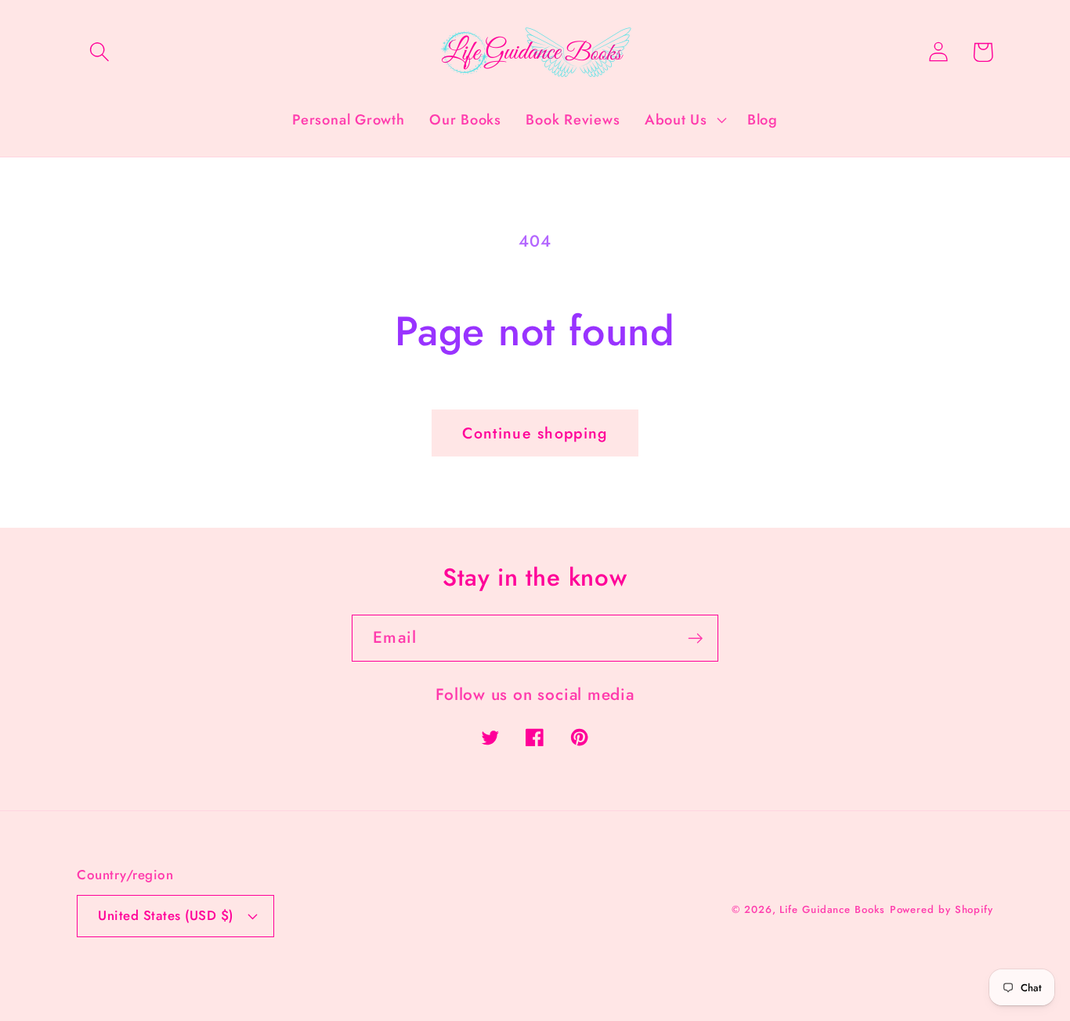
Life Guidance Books (831, 909)
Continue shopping (534, 433)
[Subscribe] (695, 638)
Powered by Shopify (941, 909)
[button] (99, 52)
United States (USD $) (165, 915)
